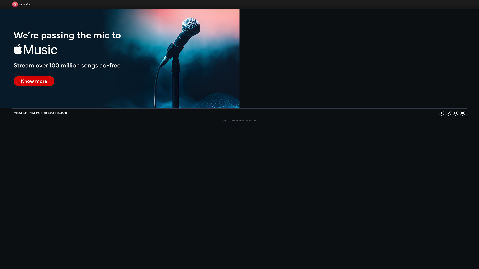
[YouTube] (462, 113)
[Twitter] (448, 113)
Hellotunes (62, 113)
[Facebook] (441, 113)
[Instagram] (455, 113)
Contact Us (49, 113)
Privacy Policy (20, 113)
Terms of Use (36, 113)
